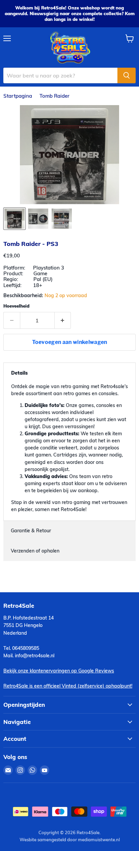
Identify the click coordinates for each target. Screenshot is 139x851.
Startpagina (17, 96)
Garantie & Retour (31, 531)
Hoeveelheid (16, 306)
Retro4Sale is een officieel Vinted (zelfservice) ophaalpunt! (67, 686)
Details (19, 373)
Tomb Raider (54, 96)
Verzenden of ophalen (35, 551)
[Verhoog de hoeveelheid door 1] (63, 320)
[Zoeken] (126, 75)
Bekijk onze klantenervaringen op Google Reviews (58, 671)
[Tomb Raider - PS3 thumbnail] (14, 218)
